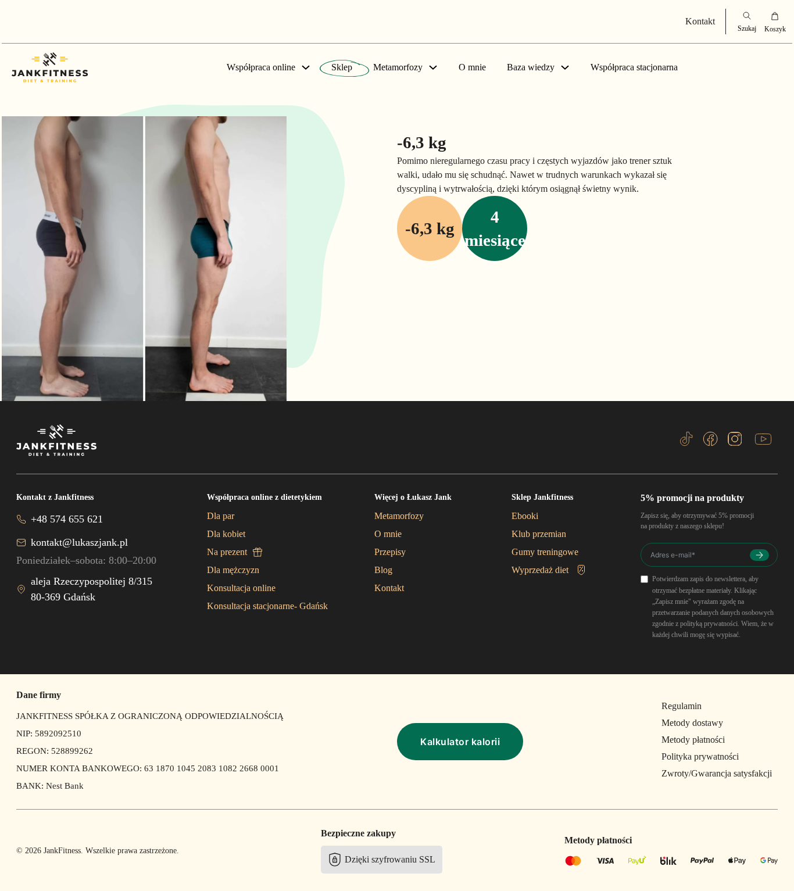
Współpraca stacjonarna (634, 67)
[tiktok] (686, 438)
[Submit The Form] (759, 555)
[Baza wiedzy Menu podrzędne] (565, 67)
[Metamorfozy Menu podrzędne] (433, 67)
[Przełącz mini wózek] (774, 21)
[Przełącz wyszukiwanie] (746, 21)
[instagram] (735, 439)
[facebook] (710, 438)
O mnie (472, 67)
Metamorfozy (398, 67)
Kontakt (700, 21)
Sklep (341, 67)
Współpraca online (261, 67)
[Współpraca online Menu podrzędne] (305, 67)
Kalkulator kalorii (460, 741)
